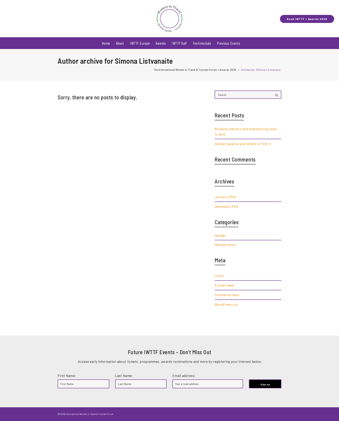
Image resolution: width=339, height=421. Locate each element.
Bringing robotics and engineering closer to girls (246, 131)
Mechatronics (225, 244)
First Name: (67, 375)
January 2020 (225, 197)
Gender (220, 235)
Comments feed (227, 295)
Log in (219, 275)
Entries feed (224, 285)
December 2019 (226, 206)
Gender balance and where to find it (243, 144)
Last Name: (124, 375)
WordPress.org (226, 304)
